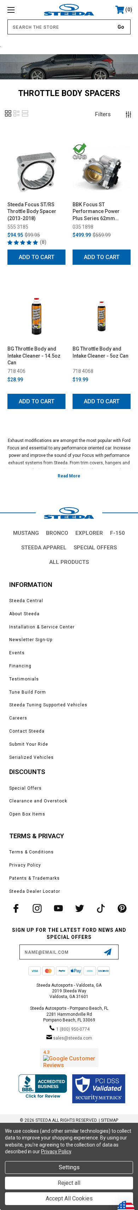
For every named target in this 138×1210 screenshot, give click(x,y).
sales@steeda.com (72, 1038)
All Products (69, 562)
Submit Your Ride (28, 744)
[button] (8, 116)
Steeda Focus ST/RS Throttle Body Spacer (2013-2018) (31, 211)
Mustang (26, 533)
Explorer (89, 533)
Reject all (69, 1183)
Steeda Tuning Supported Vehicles (48, 704)
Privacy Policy (25, 865)
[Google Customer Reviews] (69, 1057)
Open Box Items (27, 814)
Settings (69, 1167)
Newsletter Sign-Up (30, 639)
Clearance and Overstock (38, 801)
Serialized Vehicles (31, 757)
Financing (20, 665)
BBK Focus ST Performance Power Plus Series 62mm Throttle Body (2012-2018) (96, 212)
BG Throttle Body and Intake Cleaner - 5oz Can (100, 352)
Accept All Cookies (69, 1198)
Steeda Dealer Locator (34, 891)
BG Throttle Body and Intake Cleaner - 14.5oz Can (34, 355)
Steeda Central (26, 600)
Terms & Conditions (31, 852)
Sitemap (109, 1120)
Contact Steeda (27, 731)
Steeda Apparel (44, 547)
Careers (18, 718)
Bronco (57, 533)
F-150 (117, 533)
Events (17, 652)
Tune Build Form (27, 692)
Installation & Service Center (42, 626)
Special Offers (95, 547)
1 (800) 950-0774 (73, 1029)
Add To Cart (36, 257)
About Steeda (24, 613)
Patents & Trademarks (34, 878)
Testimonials (24, 679)
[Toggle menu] (19, 9)
